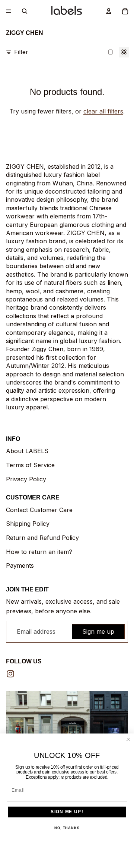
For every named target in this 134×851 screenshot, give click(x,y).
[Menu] (8, 11)
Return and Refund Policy (42, 537)
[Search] (24, 11)
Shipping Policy (28, 523)
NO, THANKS (67, 828)
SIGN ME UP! (67, 811)
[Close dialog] (128, 739)
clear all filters (103, 111)
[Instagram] (10, 673)
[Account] (108, 11)
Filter (21, 52)
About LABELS (27, 451)
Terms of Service (30, 465)
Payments (20, 565)
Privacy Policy (26, 479)
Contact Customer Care (39, 510)
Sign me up (98, 631)
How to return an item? (39, 551)
